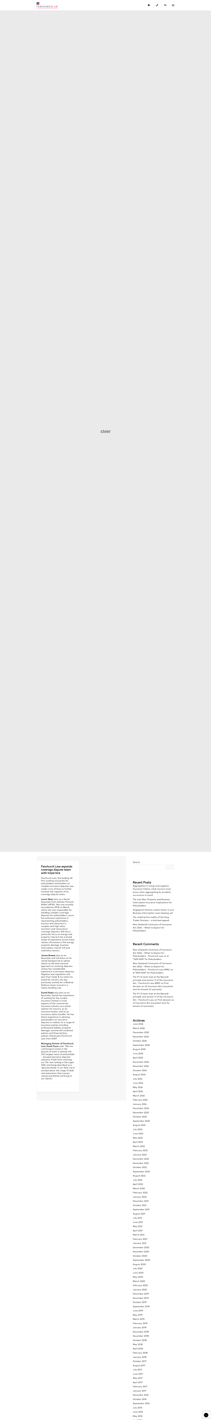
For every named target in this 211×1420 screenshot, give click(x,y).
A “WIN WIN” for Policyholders (148, 973)
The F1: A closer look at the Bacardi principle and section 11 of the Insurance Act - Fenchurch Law (153, 997)
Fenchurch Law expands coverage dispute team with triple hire (56, 869)
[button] (173, 5)
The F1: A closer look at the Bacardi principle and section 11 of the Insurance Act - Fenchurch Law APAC (153, 980)
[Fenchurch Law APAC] (47, 5)
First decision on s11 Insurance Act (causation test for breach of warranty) (153, 986)
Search (136, 862)
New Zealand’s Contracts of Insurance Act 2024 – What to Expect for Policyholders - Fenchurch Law (152, 953)
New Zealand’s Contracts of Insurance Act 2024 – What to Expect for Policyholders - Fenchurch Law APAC (152, 966)
